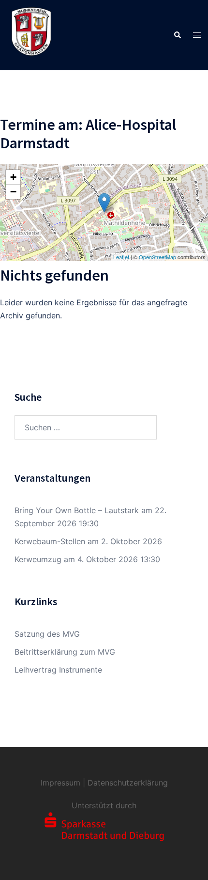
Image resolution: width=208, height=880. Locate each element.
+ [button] (13, 177)
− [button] (13, 192)
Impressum (60, 782)
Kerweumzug (38, 559)
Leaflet (121, 257)
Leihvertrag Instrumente (58, 670)
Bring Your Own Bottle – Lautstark (77, 510)
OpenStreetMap (157, 257)
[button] (177, 35)
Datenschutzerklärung (128, 782)
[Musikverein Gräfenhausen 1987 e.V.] (31, 34)
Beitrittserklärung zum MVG (65, 652)
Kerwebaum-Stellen (50, 541)
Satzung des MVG (47, 634)
